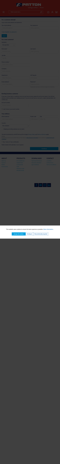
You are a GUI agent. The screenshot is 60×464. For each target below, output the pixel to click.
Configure (29, 234)
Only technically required (40, 234)
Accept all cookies (19, 234)
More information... (48, 229)
